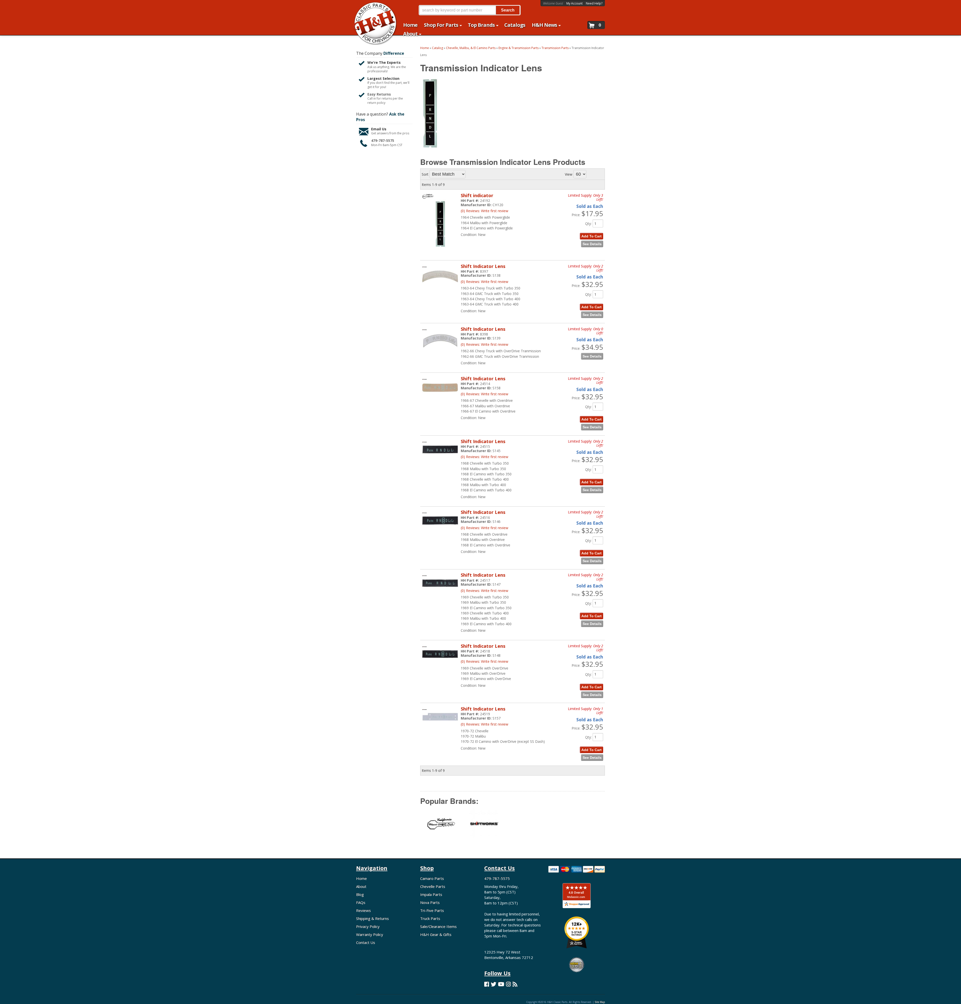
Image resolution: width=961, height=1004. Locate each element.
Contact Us (365, 942)
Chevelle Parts (432, 886)
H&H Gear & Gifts (435, 934)
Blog (360, 894)
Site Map (600, 1002)
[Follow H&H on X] (493, 984)
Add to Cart (591, 236)
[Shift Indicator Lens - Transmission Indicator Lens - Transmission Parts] (440, 284)
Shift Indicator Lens (483, 266)
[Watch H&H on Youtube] (501, 984)
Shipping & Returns (372, 918)
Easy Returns (379, 94)
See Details (592, 244)
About (361, 886)
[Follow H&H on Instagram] (508, 984)
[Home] (372, 7)
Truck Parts (430, 918)
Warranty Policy (369, 934)
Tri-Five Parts (432, 910)
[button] (469, 10)
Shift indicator (477, 195)
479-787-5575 (382, 140)
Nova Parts (430, 902)
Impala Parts (431, 894)
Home (361, 878)
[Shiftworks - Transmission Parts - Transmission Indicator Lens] (484, 827)
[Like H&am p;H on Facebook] (486, 984)
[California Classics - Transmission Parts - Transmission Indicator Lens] (441, 826)
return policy (376, 103)
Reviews (363, 910)
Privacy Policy (368, 926)
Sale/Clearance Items (438, 926)
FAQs (360, 902)
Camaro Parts (432, 878)
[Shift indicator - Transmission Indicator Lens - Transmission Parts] (440, 251)
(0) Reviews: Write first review (484, 210)
